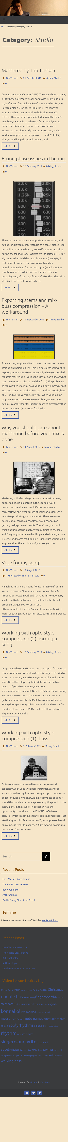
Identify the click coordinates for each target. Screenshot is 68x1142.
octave (47, 1008)
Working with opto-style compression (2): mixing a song (29, 631)
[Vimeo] (39, 1082)
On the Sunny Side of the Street (18, 889)
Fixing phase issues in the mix (34, 157)
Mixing (49, 78)
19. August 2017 (31, 441)
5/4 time (4, 980)
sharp (30, 1023)
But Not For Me (10, 879)
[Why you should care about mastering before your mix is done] (34, 471)
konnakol (10, 1001)
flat (56, 986)
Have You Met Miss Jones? (16, 868)
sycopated (57, 1039)
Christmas (55, 979)
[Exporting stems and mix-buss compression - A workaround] (34, 341)
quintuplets (40, 1015)
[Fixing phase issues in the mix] (34, 205)
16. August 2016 (31, 563)
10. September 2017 (33, 316)
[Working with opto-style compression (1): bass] (34, 757)
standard (43, 1031)
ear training (30, 987)
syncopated (5, 1045)
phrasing (5, 1015)
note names (34, 1008)
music (22, 1009)
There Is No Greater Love (15, 874)
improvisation (43, 993)
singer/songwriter (19, 1031)
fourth (60, 987)
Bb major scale (26, 980)
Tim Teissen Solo (30, 568)
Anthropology (9, 884)
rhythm (9, 1023)
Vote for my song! (21, 556)
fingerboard (44, 986)
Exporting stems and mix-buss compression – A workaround (29, 303)
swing (48, 1039)
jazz (54, 993)
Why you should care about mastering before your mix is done (33, 429)
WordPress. (45, 1071)
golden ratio (19, 994)
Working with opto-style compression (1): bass (28, 726)
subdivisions (11, 1038)
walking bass (11, 1050)
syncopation (16, 1044)
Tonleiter (37, 1045)
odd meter (58, 1008)
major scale (46, 1002)
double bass (13, 986)
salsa (19, 1024)
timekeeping (29, 1045)
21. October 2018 (32, 78)
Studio (57, 78)
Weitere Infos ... (50, 909)
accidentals (14, 979)
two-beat (47, 1044)
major (38, 1002)
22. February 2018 (32, 164)
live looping (28, 1001)
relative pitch (52, 1015)
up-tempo (58, 1045)
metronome (10, 1008)
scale (24, 1023)
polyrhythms (22, 1014)
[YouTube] (26, 1082)
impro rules (30, 993)
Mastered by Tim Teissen (28, 70)
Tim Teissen (12, 78)
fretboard (7, 993)
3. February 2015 (32, 736)
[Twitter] (33, 1082)
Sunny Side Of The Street (32, 1039)
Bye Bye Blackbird (40, 980)
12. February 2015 (32, 643)
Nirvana (33, 1071)
